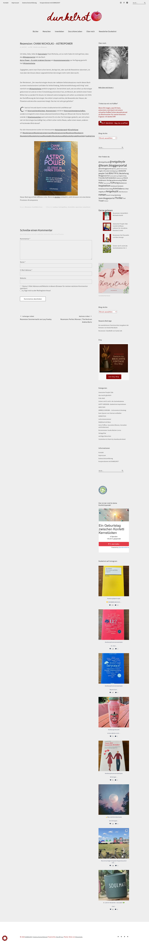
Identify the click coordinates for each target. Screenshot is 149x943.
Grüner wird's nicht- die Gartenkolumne (111, 401)
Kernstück (120, 186)
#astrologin (42, 54)
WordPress (59, 937)
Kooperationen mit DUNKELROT (50, 3)
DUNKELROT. (29, 937)
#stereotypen (51, 111)
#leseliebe (81, 136)
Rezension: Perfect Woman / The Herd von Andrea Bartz (76, 319)
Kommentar (25, 239)
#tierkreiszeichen (34, 117)
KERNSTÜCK (102, 416)
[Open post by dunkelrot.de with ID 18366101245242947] (113, 712)
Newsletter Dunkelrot (107, 31)
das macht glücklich (104, 395)
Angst (116, 171)
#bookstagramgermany (43, 133)
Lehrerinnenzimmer (104, 419)
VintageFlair (102, 433)
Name (23, 262)
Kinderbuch (102, 189)
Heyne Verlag (107, 183)
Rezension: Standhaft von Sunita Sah (110, 331)
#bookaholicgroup (36, 136)
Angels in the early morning (106, 171)
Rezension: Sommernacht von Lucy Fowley (35, 317)
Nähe (120, 192)
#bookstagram (28, 133)
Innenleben (59, 31)
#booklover (70, 133)
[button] (5, 938)
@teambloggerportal (104, 169)
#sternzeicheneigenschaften (74, 111)
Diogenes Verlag (122, 176)
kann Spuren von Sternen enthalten (109, 413)
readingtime (90, 136)
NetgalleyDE (112, 191)
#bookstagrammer (59, 133)
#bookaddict (47, 136)
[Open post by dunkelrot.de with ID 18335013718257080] (113, 799)
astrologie (55, 207)
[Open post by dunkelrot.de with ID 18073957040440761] (113, 843)
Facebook (124, 2)
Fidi (31, 47)
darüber (57, 197)
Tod (124, 198)
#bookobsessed (58, 136)
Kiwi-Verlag (109, 189)
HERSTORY (101, 407)
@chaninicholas (29, 63)
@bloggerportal (29, 57)
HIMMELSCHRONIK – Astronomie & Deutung (112, 410)
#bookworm (78, 133)
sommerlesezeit (86, 207)
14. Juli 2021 (23, 47)
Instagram (120, 2)
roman (102, 194)
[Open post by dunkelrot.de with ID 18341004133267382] (113, 581)
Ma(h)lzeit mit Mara (104, 422)
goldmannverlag (117, 180)
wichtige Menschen (104, 436)
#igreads (74, 136)
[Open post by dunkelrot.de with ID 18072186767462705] (113, 756)
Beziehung (124, 173)
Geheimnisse (119, 178)
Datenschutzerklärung (29, 3)
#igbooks (67, 136)
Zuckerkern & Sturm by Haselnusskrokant (112, 439)
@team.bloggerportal (112, 165)
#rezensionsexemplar (62, 60)
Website (23, 278)
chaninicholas (71, 207)
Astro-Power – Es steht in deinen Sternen (35, 60)
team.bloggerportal (106, 198)
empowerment (78, 207)
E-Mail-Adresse (26, 270)
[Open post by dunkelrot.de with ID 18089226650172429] (113, 668)
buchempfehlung (63, 207)
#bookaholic (24, 136)
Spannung (118, 195)
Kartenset (114, 186)
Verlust (106, 201)
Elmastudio (78, 937)
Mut (127, 189)
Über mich (90, 31)
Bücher (35, 31)
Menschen (47, 31)
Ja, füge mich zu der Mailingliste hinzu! (36, 290)
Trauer (101, 201)
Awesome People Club (105, 392)
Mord (124, 189)
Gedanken (112, 178)
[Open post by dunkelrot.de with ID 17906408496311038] (113, 624)
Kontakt (5, 3)
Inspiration (104, 185)
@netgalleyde (117, 161)
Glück (125, 178)
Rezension (125, 192)
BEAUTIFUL (114, 173)
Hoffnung (114, 182)
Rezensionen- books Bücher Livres (33, 207)
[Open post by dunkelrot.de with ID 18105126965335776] (113, 885)
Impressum (15, 3)
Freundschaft (103, 178)
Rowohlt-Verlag (110, 195)
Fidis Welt (101, 398)
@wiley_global (116, 168)
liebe (120, 188)
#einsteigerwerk (61, 130)
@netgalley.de (103, 162)
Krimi (115, 188)
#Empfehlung (73, 130)
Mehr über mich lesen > (106, 87)
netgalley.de (102, 192)
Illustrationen (123, 183)
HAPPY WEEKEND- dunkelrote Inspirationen (112, 404)
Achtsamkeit (124, 168)
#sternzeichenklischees (36, 111)
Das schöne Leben (75, 31)
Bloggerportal (104, 176)
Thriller (119, 198)
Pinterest (127, 2)
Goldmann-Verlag (104, 180)
